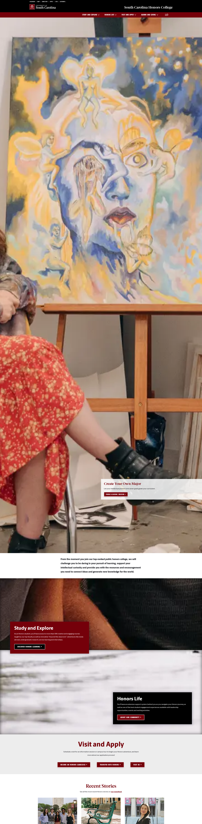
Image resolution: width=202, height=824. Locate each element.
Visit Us (136, 764)
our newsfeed (116, 792)
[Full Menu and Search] (167, 15)
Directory (45, 1)
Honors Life (109, 15)
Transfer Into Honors (109, 764)
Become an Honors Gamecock (72, 764)
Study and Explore (89, 15)
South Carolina (148, 7)
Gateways (62, 1)
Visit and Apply (128, 15)
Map (38, 1)
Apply (51, 1)
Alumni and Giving (148, 15)
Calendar (32, 1)
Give (56, 1)
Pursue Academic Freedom (115, 494)
